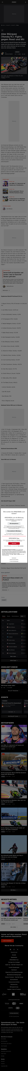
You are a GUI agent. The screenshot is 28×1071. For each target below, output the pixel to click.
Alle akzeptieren (14, 523)
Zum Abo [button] (14, 543)
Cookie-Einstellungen (14, 561)
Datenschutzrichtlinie (14, 559)
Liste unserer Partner (15, 554)
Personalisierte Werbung (14, 531)
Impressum (14, 557)
